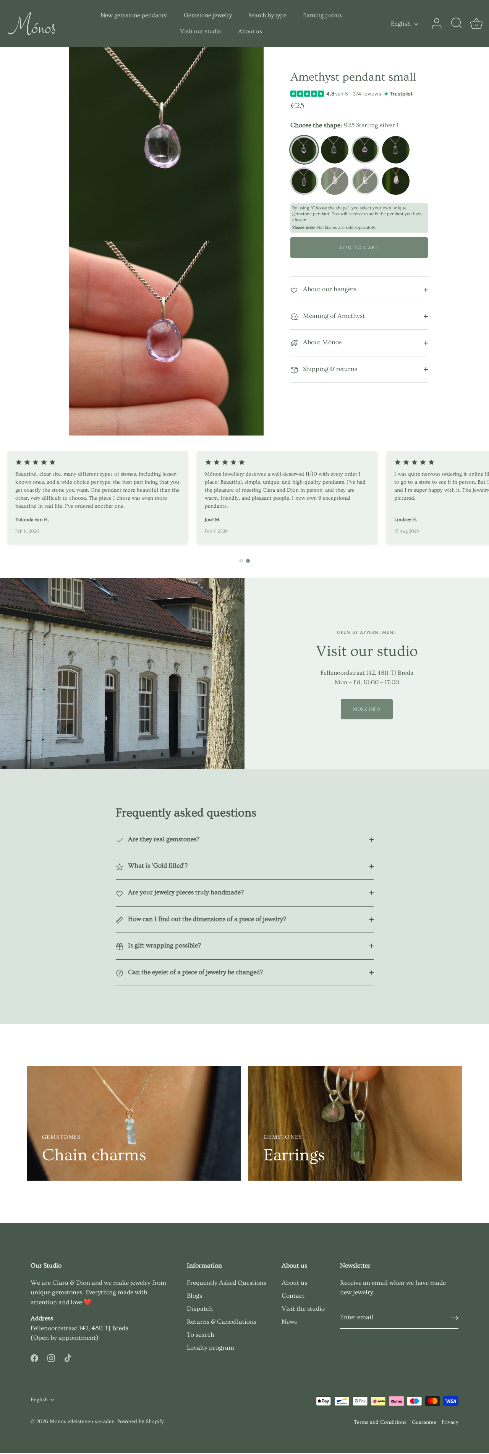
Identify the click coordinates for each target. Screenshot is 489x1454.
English (401, 23)
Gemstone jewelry (208, 15)
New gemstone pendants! (134, 15)
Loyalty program (210, 1347)
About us (250, 31)
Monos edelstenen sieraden (82, 1421)
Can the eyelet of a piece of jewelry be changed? (194, 972)
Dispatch (200, 1308)
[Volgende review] (248, 561)
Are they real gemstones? (162, 839)
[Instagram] (51, 1356)
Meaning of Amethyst (333, 315)
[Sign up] (454, 1317)
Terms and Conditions (380, 1422)
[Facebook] (34, 1356)
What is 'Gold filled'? (157, 865)
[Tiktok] (68, 1356)
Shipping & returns (329, 368)
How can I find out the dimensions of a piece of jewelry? (206, 919)
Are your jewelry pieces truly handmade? (185, 892)
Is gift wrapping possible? (163, 945)
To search (200, 1334)
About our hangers (328, 289)
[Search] (456, 23)
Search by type (267, 15)
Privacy (450, 1422)
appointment (77, 1337)
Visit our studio (201, 31)
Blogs (194, 1295)
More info (366, 709)
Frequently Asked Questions (226, 1282)
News (289, 1321)
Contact (293, 1295)
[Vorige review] (241, 561)
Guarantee (424, 1422)
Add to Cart (359, 247)
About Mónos (321, 342)
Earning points (322, 15)
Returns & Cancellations (221, 1321)
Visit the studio (303, 1308)
